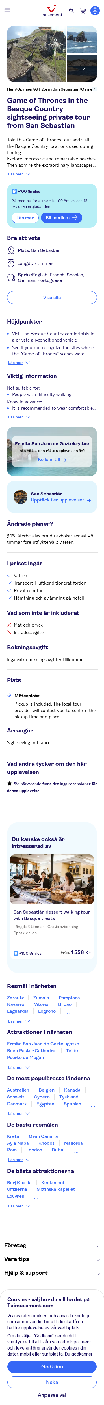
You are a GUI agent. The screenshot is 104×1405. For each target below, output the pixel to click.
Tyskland (69, 1097)
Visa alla (52, 297)
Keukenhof (52, 1182)
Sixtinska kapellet (56, 1189)
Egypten (45, 1104)
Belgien (47, 1090)
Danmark (17, 1104)
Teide (72, 1050)
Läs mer (15, 174)
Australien (18, 1090)
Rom (12, 1150)
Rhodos (46, 1143)
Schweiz (15, 1097)
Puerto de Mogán (25, 1057)
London (34, 1150)
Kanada (72, 1090)
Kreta (13, 1136)
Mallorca (73, 1143)
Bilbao (65, 1004)
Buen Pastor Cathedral (32, 1050)
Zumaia (41, 997)
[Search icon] (71, 10)
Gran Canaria (43, 1136)
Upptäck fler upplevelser (57, 500)
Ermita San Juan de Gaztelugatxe (52, 443)
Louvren (15, 1196)
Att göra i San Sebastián (56, 89)
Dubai (58, 1150)
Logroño (47, 1011)
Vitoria (41, 1004)
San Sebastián (46, 494)
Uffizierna (17, 1189)
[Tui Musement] (52, 10)
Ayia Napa (18, 1143)
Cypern (42, 1097)
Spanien (24, 89)
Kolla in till (49, 459)
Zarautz (15, 997)
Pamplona (69, 997)
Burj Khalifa (19, 1182)
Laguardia (18, 1011)
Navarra (16, 1004)
